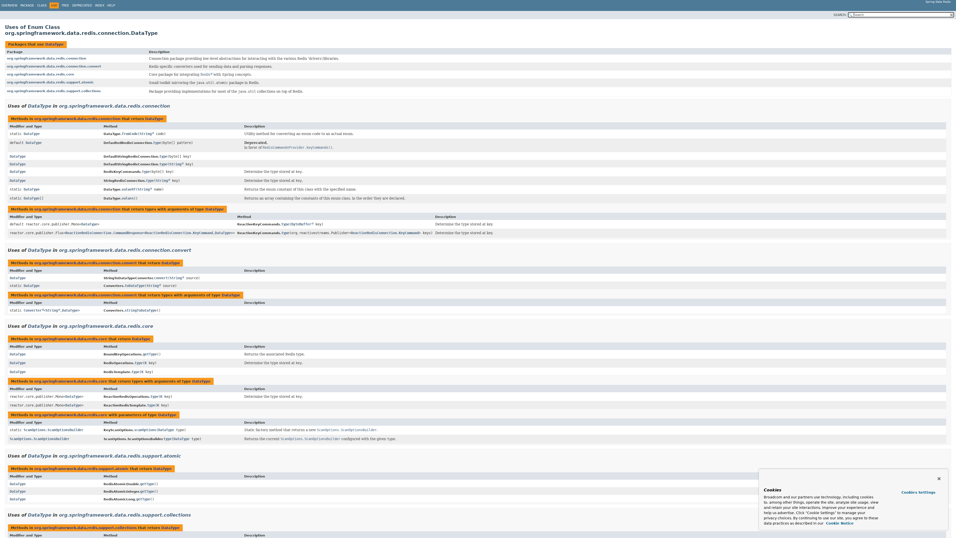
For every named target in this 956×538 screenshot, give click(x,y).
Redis (205, 74)
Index (99, 5)
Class (42, 5)
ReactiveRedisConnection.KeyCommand (179, 233)
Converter (33, 310)
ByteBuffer (301, 224)
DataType (54, 44)
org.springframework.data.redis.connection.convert (54, 66)
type (157, 143)
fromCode (130, 134)
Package (27, 5)
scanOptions (145, 430)
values (128, 198)
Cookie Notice (839, 523)
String (146, 134)
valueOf (129, 189)
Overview (9, 5)
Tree (65, 5)
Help (111, 5)
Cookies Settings (918, 492)
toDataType (135, 286)
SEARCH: (840, 15)
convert (161, 278)
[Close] (939, 478)
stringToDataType (141, 310)
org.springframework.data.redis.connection (46, 58)
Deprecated (82, 5)
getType (150, 354)
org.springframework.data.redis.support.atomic (50, 82)
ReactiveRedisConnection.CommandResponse (104, 233)
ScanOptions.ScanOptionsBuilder (53, 430)
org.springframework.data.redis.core (40, 74)
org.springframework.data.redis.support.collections (54, 91)
